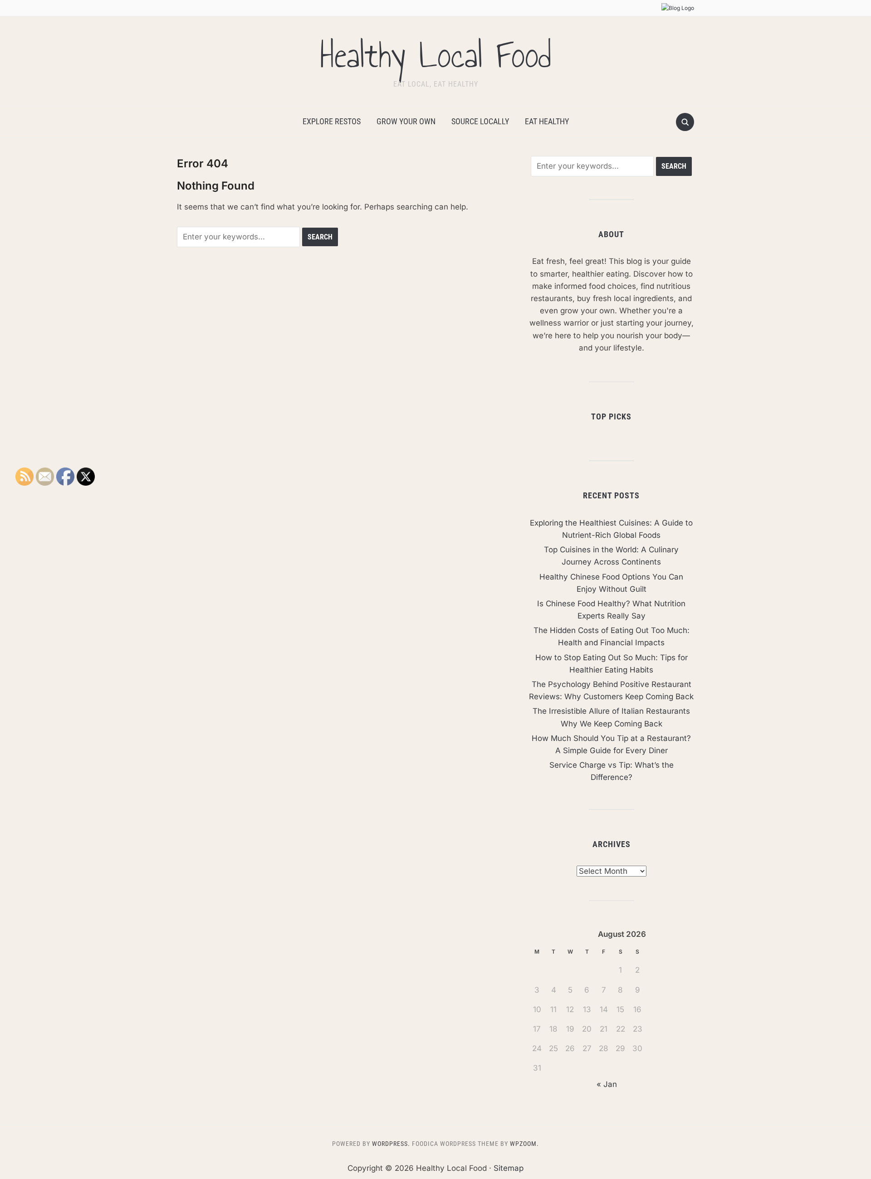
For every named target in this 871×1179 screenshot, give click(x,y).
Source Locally (480, 121)
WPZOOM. (524, 1143)
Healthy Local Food (435, 55)
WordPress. (391, 1143)
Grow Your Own (406, 121)
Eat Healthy (547, 121)
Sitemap (509, 1168)
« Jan (607, 1084)
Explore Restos (332, 121)
